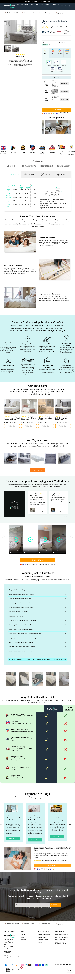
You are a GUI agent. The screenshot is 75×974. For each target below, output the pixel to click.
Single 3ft (48, 62)
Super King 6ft (59, 69)
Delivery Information (44, 934)
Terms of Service (43, 939)
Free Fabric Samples (35, 7)
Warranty (64, 174)
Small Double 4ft (56, 62)
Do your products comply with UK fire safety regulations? (26, 638)
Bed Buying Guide (60, 939)
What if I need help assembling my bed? (21, 642)
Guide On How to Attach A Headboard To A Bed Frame (13, 818)
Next (38, 62)
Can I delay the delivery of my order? (20, 603)
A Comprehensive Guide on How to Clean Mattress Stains (35, 818)
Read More (12, 838)
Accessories (45, 4)
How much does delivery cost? (18, 612)
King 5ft (52, 69)
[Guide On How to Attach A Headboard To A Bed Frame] (14, 808)
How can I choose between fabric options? (22, 647)
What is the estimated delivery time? (20, 598)
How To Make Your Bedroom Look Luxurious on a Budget (57, 818)
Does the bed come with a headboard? (21, 629)
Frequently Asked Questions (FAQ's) (60, 942)
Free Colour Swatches (61, 934)
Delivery (31, 174)
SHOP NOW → (37, 560)
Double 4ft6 (63, 62)
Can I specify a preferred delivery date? (21, 607)
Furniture (55, 4)
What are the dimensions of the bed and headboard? (25, 633)
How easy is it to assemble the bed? (20, 625)
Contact (23, 939)
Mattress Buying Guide (61, 937)
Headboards (35, 4)
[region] (48, 503)
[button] (26, 503)
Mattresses (24, 4)
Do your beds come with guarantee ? (20, 590)
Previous (3, 62)
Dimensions (14, 174)
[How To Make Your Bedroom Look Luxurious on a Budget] (57, 808)
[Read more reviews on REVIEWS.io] (14, 508)
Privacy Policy (42, 942)
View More (37, 470)
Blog (44, 7)
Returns (48, 174)
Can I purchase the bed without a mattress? (22, 620)
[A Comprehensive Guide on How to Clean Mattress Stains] (36, 808)
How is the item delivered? (17, 616)
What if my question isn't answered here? (21, 651)
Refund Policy (42, 937)
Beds (17, 4)
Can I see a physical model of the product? (22, 594)
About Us (24, 934)
